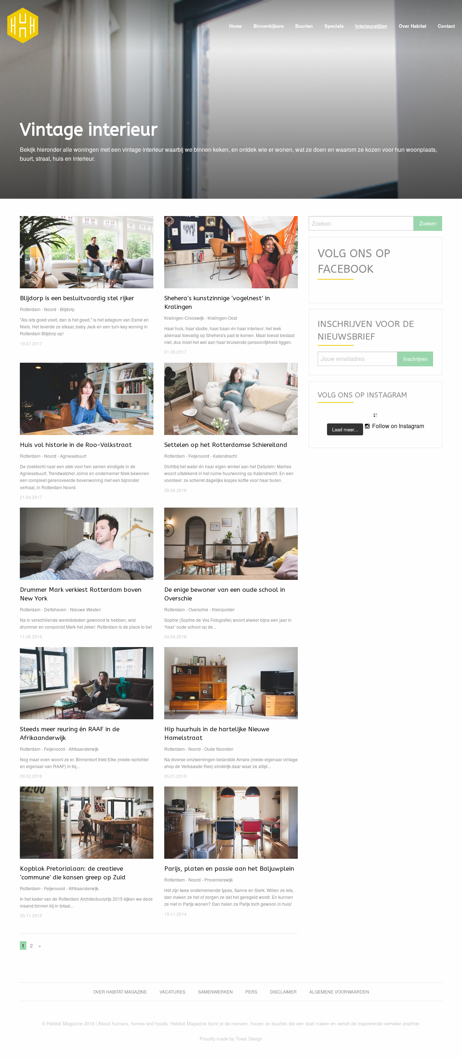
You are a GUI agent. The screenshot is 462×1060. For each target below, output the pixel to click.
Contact (446, 26)
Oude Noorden (219, 749)
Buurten (304, 26)
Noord (50, 309)
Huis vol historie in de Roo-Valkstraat (76, 444)
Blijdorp (67, 309)
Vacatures (173, 991)
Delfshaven (55, 609)
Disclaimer (283, 991)
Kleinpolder (223, 609)
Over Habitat (412, 26)
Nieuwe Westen (85, 609)
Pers (251, 991)
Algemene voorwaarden (339, 991)
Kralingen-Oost (222, 318)
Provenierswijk (218, 879)
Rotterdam (30, 309)
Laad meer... (345, 429)
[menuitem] (235, 26)
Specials (334, 26)
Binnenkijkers (268, 26)
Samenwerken (215, 991)
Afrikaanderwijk (84, 749)
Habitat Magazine (22, 25)
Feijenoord (198, 456)
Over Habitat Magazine (120, 991)
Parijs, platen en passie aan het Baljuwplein (229, 868)
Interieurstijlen (371, 26)
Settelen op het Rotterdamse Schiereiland (225, 444)
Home (235, 26)
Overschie (198, 609)
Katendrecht (225, 456)
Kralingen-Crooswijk (184, 318)
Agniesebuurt (73, 456)
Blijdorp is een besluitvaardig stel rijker (77, 298)
